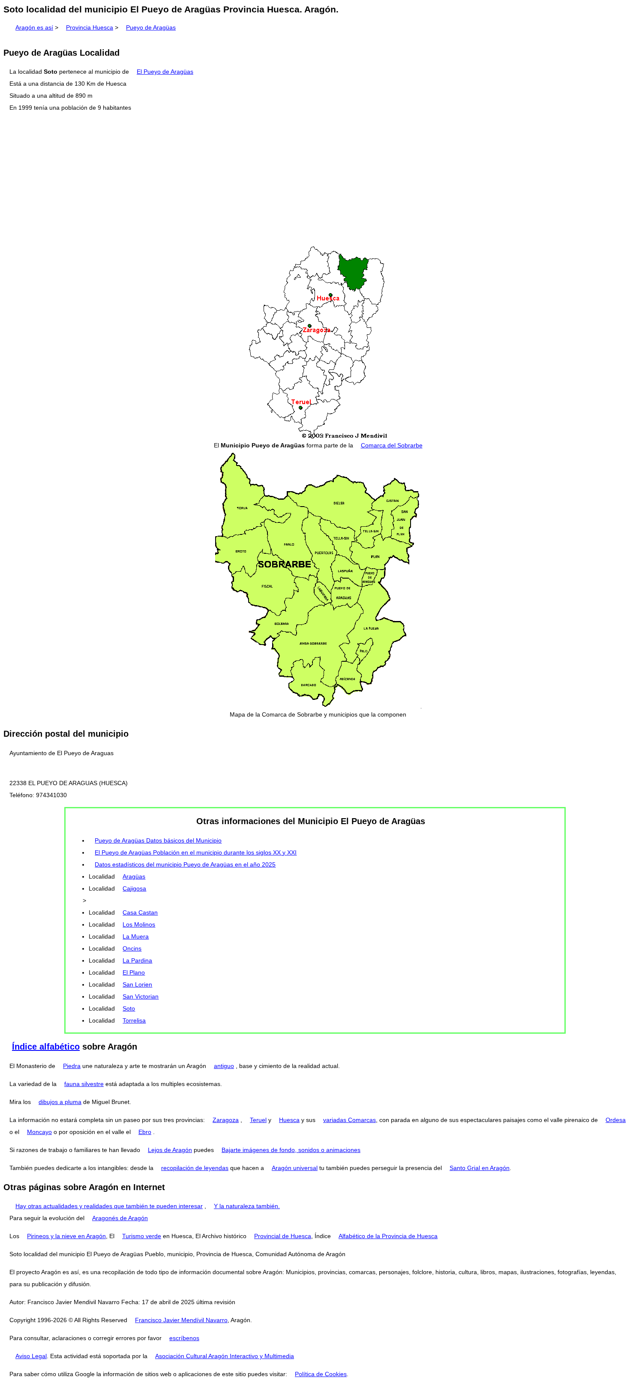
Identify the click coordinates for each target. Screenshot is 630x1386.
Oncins (132, 948)
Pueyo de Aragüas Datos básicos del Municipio (158, 840)
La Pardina (137, 960)
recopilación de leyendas (194, 1167)
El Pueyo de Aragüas (165, 71)
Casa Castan (140, 912)
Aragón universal (295, 1167)
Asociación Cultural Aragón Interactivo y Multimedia (224, 1356)
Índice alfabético (46, 1046)
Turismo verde (141, 1236)
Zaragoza (226, 1119)
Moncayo (39, 1131)
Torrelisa (134, 1020)
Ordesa (616, 1119)
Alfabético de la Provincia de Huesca (388, 1236)
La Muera (136, 936)
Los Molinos (139, 924)
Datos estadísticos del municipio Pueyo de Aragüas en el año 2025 (185, 864)
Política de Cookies (321, 1374)
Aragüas (134, 876)
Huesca (289, 1119)
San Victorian (141, 996)
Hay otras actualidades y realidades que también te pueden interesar (109, 1206)
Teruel (258, 1119)
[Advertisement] (315, 180)
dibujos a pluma (60, 1101)
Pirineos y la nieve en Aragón (66, 1236)
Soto (129, 1008)
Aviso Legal (31, 1356)
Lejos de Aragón (170, 1149)
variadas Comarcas (349, 1119)
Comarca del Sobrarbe (392, 445)
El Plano (134, 972)
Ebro (144, 1131)
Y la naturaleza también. (247, 1206)
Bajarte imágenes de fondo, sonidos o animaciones (291, 1149)
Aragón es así (34, 27)
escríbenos (184, 1338)
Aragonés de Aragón (120, 1218)
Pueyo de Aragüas (151, 27)
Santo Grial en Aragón (480, 1167)
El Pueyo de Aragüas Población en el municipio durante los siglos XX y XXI (196, 852)
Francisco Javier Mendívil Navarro (181, 1320)
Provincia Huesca (89, 27)
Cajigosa (134, 888)
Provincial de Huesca (282, 1236)
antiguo (224, 1065)
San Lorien (137, 984)
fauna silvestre (84, 1083)
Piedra (72, 1065)
